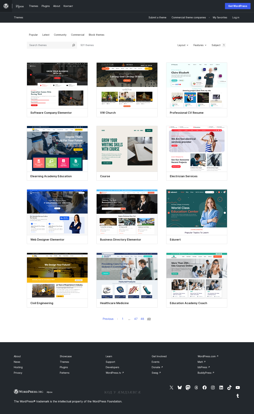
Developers (112, 367)
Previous (108, 319)
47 (136, 319)
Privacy (18, 372)
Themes (18, 17)
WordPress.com (208, 356)
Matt (202, 361)
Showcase (66, 356)
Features (199, 45)
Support (110, 361)
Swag (156, 372)
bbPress (204, 367)
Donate (157, 367)
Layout (181, 45)
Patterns (64, 372)
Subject (218, 45)
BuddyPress (206, 372)
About (17, 356)
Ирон (49, 392)
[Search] (73, 45)
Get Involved (159, 356)
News (17, 361)
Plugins (64, 367)
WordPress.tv (115, 372)
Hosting (18, 367)
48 (142, 319)
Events (155, 361)
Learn (109, 356)
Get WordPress (237, 5)
